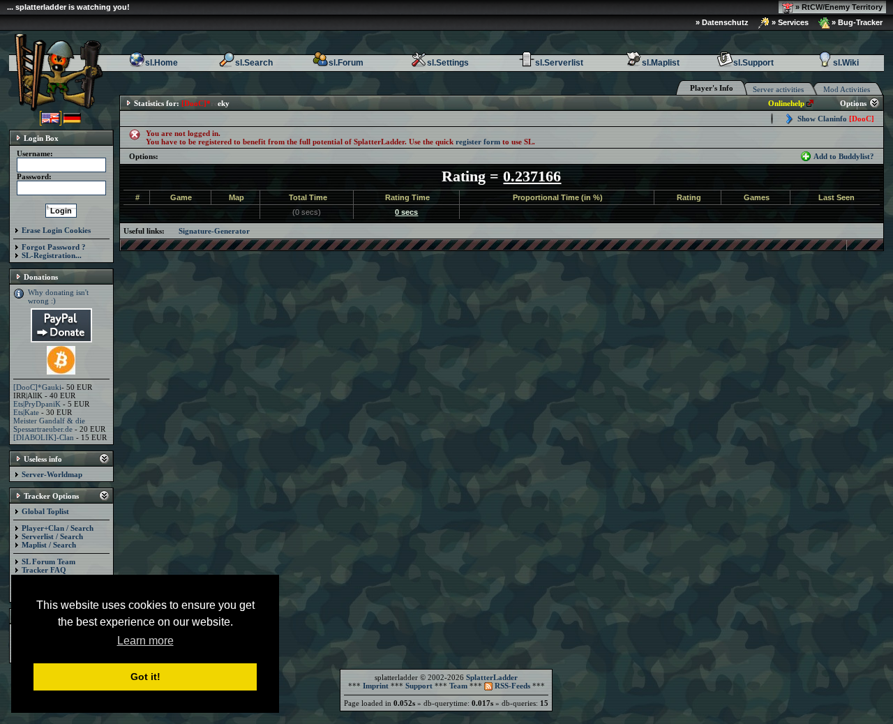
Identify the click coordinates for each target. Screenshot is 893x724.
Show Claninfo (835, 118)
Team (458, 685)
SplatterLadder (492, 677)
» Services (789, 22)
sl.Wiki (846, 63)
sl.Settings (448, 63)
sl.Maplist (661, 63)
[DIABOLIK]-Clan (43, 437)
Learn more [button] (145, 641)
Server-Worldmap (52, 474)
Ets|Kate (26, 412)
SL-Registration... (52, 255)
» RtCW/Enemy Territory (838, 7)
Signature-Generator (214, 231)
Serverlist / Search (52, 536)
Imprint (376, 685)
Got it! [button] (145, 676)
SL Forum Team (48, 561)
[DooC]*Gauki (37, 387)
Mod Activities (846, 89)
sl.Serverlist (559, 63)
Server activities (778, 89)
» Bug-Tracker (856, 22)
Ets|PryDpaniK (37, 404)
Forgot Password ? (54, 247)
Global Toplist (45, 511)
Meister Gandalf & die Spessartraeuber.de (49, 424)
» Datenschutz (722, 22)
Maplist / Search (49, 545)
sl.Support (753, 63)
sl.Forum (346, 63)
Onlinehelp (786, 103)
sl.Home (161, 63)
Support (419, 685)
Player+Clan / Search (57, 528)
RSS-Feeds (511, 685)
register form (478, 141)
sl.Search (254, 63)
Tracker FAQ (44, 570)
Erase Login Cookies (56, 230)
